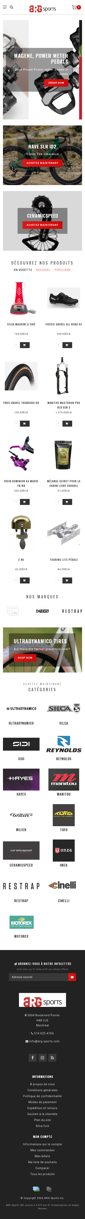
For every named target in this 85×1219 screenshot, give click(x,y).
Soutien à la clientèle (42, 1114)
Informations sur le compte (42, 1144)
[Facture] (49, 1189)
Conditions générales (42, 1090)
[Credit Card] (36, 1189)
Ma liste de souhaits (42, 1162)
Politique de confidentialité (42, 1096)
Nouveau (43, 270)
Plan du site (42, 1120)
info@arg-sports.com (44, 1041)
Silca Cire (42, 1126)
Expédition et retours (42, 1108)
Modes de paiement (42, 1102)
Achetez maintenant (42, 162)
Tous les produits (42, 1174)
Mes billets (42, 1156)
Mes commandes (42, 1150)
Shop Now (25, 657)
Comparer (42, 1168)
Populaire (63, 270)
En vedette (23, 270)
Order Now (59, 82)
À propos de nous (42, 1084)
